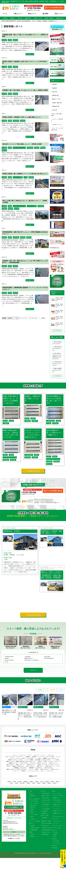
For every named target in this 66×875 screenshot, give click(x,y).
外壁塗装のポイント (45, 817)
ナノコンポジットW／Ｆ (57, 802)
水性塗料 (34, 756)
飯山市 (57, 781)
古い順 (10, 318)
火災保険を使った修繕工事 (35, 827)
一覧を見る (58, 330)
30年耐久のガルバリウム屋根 (46, 827)
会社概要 (55, 834)
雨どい (9, 766)
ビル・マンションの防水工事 (35, 821)
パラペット (16, 771)
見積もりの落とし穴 (45, 825)
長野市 (9, 781)
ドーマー (31, 769)
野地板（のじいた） (14, 763)
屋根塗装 (12, 18)
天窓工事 (54, 110)
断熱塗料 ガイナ (56, 797)
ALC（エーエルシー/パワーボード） (15, 756)
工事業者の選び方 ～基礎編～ (46, 821)
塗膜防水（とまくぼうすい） (50, 758)
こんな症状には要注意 (45, 808)
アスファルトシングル (33, 771)
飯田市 (49, 783)
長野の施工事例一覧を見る (34, 615)
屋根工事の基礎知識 (45, 834)
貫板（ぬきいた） (50, 766)
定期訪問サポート (45, 813)
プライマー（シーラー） (40, 755)
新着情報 (52, 690)
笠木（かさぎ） (24, 763)
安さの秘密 (32, 825)
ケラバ (58, 766)
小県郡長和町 (50, 420)
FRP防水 (23, 771)
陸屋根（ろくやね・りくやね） (15, 760)
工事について (44, 791)
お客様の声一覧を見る (34, 471)
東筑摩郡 (4, 237)
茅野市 (52, 781)
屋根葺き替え (28, 18)
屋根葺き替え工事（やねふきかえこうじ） (26, 761)
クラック (15, 755)
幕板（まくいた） (20, 764)
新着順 (4, 318)
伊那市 (28, 783)
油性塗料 (28, 756)
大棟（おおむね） (48, 767)
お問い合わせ (55, 838)
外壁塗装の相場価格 (34, 829)
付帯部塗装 (16, 121)
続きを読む (29, 54)
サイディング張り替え (57, 120)
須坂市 (38, 783)
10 (30, 318)
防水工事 (20, 18)
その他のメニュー (55, 845)
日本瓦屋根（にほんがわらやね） (43, 760)
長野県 (10, 40)
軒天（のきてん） (30, 766)
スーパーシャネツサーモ (57, 793)
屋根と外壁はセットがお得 (46, 832)
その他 (25, 177)
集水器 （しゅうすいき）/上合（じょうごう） (49, 764)
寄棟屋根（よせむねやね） (20, 767)
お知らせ (55, 836)
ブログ (61, 690)
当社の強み (55, 832)
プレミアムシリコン (57, 808)
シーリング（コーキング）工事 (46, 756)
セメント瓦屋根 (29, 760)
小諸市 (33, 783)
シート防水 (38, 758)
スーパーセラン (56, 823)
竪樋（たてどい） (55, 769)
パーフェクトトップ (57, 806)
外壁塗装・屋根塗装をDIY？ (46, 829)
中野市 (16, 783)
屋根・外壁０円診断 (45, 797)
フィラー (30, 755)
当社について (33, 670)
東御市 (27, 418)
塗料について (55, 791)
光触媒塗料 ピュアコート (58, 813)
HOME (31, 791)
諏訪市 (44, 783)
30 (35, 318)
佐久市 (42, 781)
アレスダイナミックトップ (58, 825)
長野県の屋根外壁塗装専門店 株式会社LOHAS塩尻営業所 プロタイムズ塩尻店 (29, 853)
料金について (32, 823)
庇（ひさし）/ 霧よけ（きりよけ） (38, 763)
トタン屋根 (56, 760)
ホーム (5, 13)
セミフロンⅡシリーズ (57, 821)
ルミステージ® (56, 818)
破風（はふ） (40, 766)
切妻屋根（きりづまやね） (35, 767)
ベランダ (12, 758)
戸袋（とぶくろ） (53, 763)
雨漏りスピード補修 (45, 795)
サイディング (51, 755)
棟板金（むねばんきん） (19, 766)
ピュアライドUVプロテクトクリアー (58, 816)
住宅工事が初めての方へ (46, 793)
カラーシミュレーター (45, 802)
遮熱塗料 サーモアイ (57, 804)
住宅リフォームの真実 (45, 815)
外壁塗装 (5, 18)
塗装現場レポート (33, 836)
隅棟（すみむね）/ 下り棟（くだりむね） (17, 769)
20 (33, 318)
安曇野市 (25, 781)
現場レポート (42, 690)
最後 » (43, 318)
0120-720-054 (34, 8)
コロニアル (49, 771)
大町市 (11, 783)
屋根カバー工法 (38, 18)
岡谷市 (54, 783)
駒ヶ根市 (22, 783)
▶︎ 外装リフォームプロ (14, 838)
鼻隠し (37, 769)
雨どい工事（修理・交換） (57, 114)
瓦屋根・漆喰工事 (49, 18)
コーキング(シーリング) (19, 147)
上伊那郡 (4, 40)
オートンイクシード (45, 806)
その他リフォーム (57, 124)
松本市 (5, 420)
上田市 (14, 781)
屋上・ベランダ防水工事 (34, 803)
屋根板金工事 (59, 18)
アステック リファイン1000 (58, 795)
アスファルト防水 (20, 758)
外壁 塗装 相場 (55, 847)
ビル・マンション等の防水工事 (57, 129)
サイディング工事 (17, 177)
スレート (42, 771)
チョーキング (22, 755)
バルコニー (58, 756)
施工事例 (31, 832)
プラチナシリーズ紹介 (57, 827)
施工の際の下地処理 (45, 804)
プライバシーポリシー (57, 843)
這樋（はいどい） (31, 764)
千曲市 (36, 781)
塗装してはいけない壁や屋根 (46, 823)
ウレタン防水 (30, 758)
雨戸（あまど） (10, 764)
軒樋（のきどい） (45, 769)
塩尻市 (5, 455)
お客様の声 (32, 834)
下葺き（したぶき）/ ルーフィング (52, 761)
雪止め (40, 761)
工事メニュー (32, 793)
